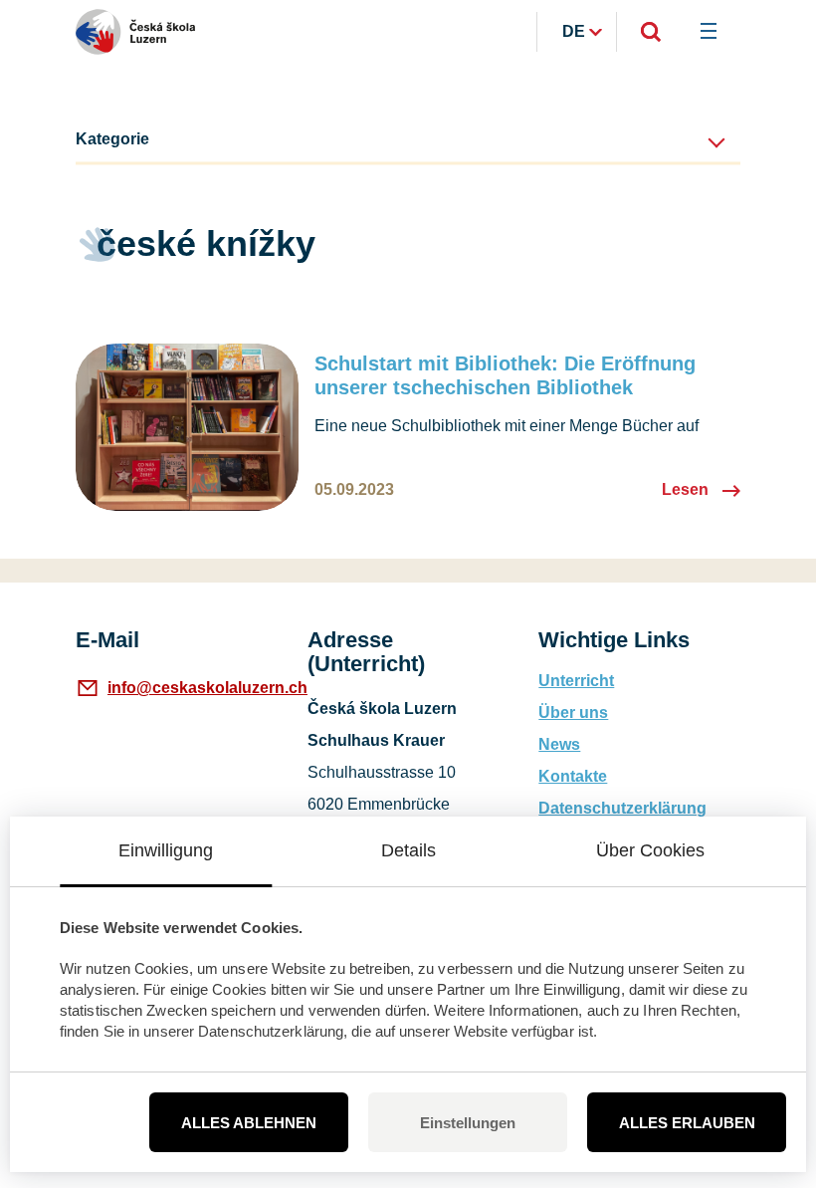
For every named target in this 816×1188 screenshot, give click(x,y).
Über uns (573, 712)
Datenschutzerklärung (622, 808)
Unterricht (576, 680)
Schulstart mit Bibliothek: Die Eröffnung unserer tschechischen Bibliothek (505, 375)
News (559, 744)
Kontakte (572, 776)
